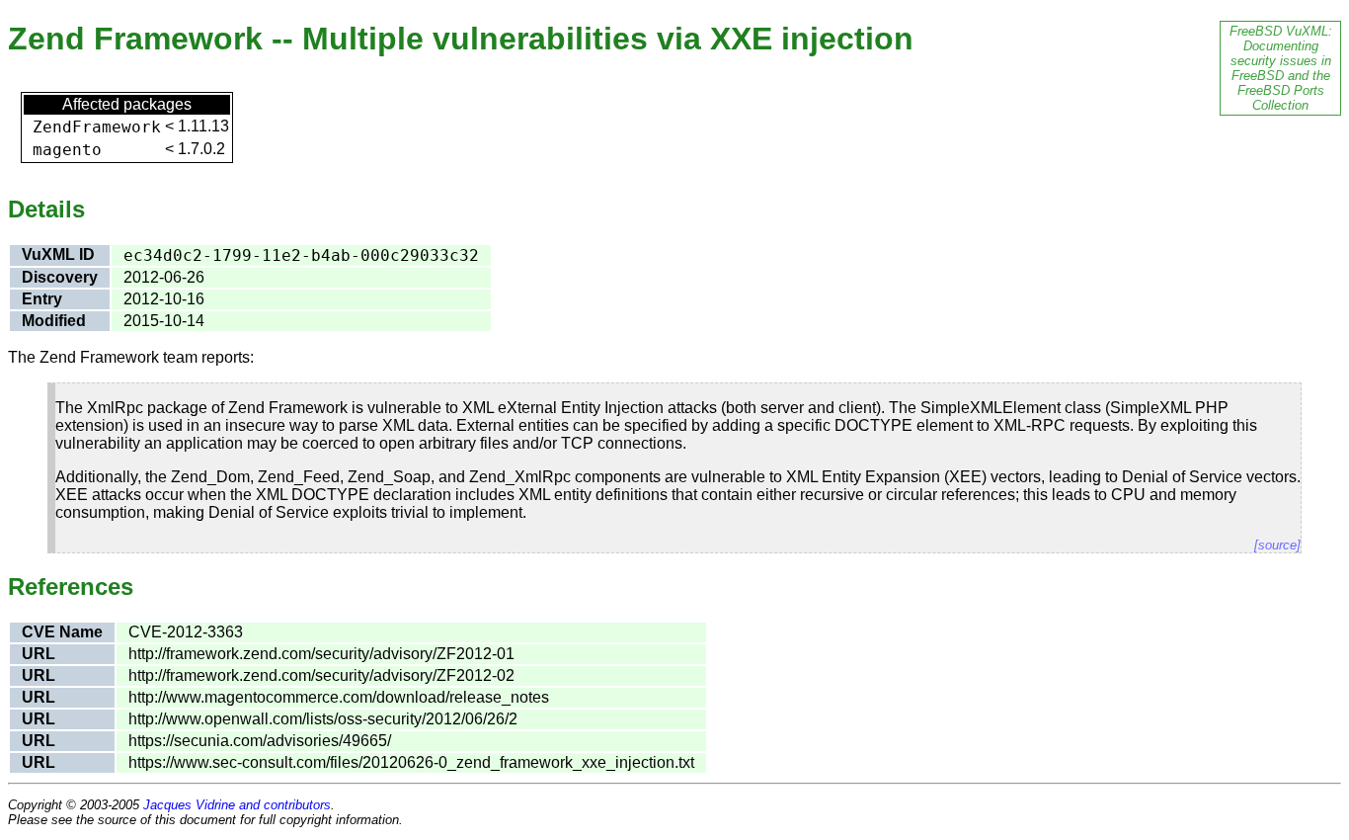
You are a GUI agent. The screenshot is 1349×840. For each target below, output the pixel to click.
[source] (1277, 545)
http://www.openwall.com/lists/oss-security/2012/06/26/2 (322, 719)
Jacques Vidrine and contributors (237, 805)
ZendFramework (97, 127)
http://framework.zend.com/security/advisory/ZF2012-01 (321, 653)
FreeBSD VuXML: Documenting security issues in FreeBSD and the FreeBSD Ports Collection (1281, 68)
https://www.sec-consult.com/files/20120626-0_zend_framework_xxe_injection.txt (411, 762)
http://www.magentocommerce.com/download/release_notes (338, 697)
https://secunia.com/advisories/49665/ (259, 740)
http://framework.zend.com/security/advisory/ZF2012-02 (321, 675)
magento (67, 149)
